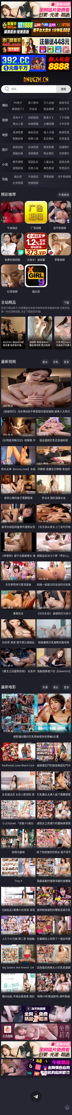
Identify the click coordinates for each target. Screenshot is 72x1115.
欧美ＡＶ (49, 117)
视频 (5, 120)
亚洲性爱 (18, 132)
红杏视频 (18, 183)
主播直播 (49, 123)
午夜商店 (33, 176)
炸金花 (33, 109)
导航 (5, 179)
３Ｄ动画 (64, 117)
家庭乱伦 (33, 162)
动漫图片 (64, 147)
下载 (66, 302)
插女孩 (18, 176)
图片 (5, 150)
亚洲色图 (33, 147)
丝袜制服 (33, 123)
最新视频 (8, 361)
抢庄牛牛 (64, 109)
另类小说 (33, 168)
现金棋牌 (49, 109)
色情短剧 (33, 183)
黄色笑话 (49, 168)
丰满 (45, 687)
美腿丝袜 (18, 153)
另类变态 (64, 138)
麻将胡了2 (18, 109)
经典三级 (33, 138)
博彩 (5, 105)
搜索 (63, 89)
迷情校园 (18, 168)
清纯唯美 (33, 153)
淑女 (55, 687)
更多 (66, 362)
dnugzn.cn (36, 79)
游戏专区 (64, 102)
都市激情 (18, 162)
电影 (5, 135)
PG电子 (18, 102)
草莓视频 (49, 176)
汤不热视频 (64, 176)
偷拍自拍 (33, 132)
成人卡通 (49, 132)
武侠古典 (64, 162)
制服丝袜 (18, 138)
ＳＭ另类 (64, 123)
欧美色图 (49, 147)
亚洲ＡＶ (18, 117)
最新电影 (8, 687)
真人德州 (33, 102)
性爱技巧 (64, 168)
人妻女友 (49, 162)
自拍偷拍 (33, 117)
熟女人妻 (18, 123)
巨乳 (55, 362)
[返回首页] (67, 1107)
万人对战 (49, 102)
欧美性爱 (64, 132)
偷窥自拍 (18, 147)
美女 (45, 362)
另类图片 (64, 153)
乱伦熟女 (49, 138)
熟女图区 (49, 153)
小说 (5, 164)
